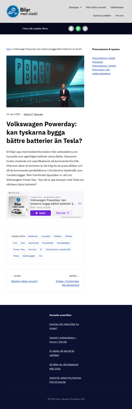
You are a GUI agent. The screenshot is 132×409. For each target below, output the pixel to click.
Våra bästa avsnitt (96, 7)
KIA (23, 243)
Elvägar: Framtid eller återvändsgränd (67, 283)
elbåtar (58, 236)
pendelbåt (47, 243)
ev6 (15, 243)
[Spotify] (78, 28)
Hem (8, 49)
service (32, 249)
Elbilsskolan (117, 7)
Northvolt (33, 243)
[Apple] (71, 28)
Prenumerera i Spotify (104, 65)
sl (41, 249)
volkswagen (28, 255)
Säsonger (74, 7)
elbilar (68, 236)
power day (19, 249)
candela (45, 236)
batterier (33, 236)
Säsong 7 (28, 114)
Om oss (120, 15)
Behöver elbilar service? (24, 281)
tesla (16, 255)
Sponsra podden (102, 15)
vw (40, 255)
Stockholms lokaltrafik (58, 249)
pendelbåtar (63, 243)
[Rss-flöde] (85, 28)
